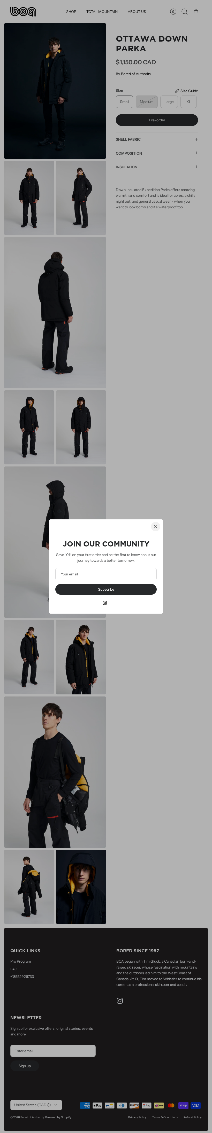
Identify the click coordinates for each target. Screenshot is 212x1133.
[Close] (155, 526)
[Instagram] (105, 602)
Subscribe (106, 589)
